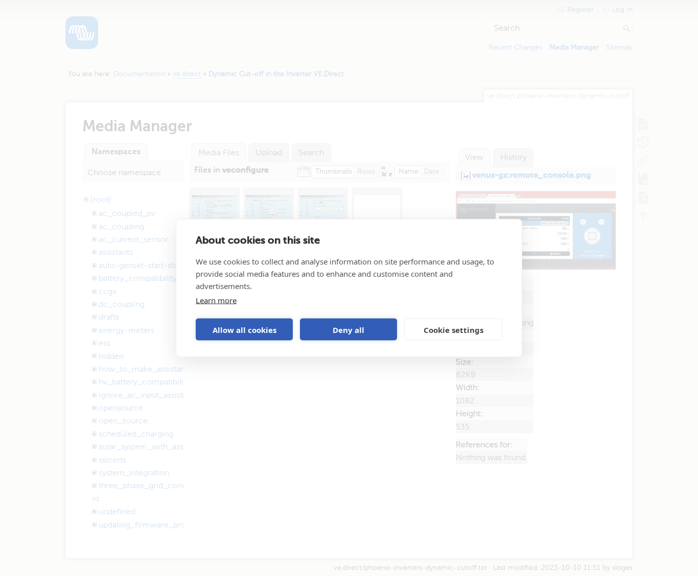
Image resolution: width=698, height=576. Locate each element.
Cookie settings (453, 329)
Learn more (216, 300)
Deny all (348, 329)
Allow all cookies (244, 329)
